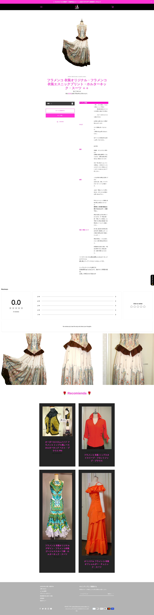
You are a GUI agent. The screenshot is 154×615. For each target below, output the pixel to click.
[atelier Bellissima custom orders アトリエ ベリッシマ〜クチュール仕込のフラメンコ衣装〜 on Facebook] (40, 608)
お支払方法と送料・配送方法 (47, 586)
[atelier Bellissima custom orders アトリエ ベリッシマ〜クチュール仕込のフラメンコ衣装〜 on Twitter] (43, 608)
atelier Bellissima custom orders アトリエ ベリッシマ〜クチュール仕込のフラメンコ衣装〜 (77, 608)
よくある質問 (43, 591)
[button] (77, 296)
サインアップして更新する (88, 586)
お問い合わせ (43, 588)
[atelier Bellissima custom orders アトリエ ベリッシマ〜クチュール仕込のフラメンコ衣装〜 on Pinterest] (45, 608)
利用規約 (42, 598)
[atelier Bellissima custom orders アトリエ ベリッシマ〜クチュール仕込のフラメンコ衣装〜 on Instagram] (48, 608)
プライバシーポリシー (45, 593)
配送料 (70, 93)
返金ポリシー (43, 600)
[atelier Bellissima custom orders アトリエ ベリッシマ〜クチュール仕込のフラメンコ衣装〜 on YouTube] (51, 608)
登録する (110, 593)
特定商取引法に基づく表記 (46, 596)
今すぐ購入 (60, 115)
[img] (16, 308)
